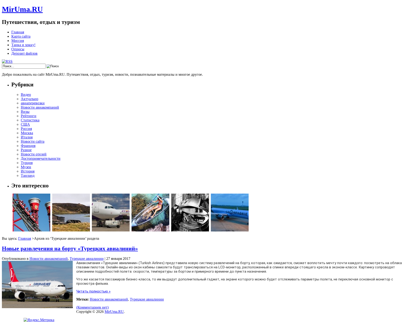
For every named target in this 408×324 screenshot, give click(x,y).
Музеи (26, 167)
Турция (27, 163)
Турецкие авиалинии (87, 259)
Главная (17, 32)
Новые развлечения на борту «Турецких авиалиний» (70, 248)
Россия (26, 129)
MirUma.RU (22, 9)
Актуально (29, 99)
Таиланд (27, 175)
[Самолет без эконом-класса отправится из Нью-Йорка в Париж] (230, 230)
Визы (25, 112)
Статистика (30, 120)
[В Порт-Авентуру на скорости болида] (31, 230)
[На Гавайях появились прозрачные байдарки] (150, 230)
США (25, 124)
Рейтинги (28, 116)
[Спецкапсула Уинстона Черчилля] (190, 230)
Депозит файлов (24, 53)
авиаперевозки (33, 103)
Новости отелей (34, 154)
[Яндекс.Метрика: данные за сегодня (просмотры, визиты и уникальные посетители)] (39, 320)
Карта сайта (20, 36)
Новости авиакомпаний (40, 107)
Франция (28, 146)
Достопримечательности (40, 158)
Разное (26, 150)
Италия (27, 137)
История (27, 171)
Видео (26, 95)
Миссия (17, 41)
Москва (27, 133)
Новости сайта (32, 141)
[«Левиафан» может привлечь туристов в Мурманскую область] (71, 230)
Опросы (17, 49)
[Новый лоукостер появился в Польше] (111, 230)
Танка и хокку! (23, 45)
